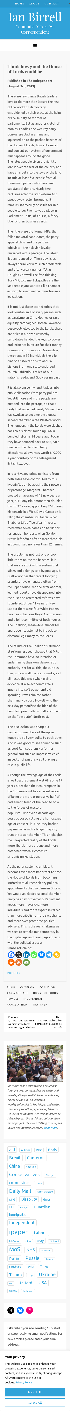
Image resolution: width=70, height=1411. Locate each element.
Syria (31, 1266)
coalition (47, 987)
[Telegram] (49, 954)
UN (10, 1283)
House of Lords (45, 993)
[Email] (26, 962)
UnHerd (25, 1283)
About (34, 3)
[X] (18, 954)
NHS (30, 1249)
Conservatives (24, 1174)
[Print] (11, 962)
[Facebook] (11, 954)
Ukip (30, 1275)
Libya (28, 1241)
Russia (32, 1258)
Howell (13, 999)
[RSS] (18, 962)
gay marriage (17, 993)
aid (12, 1149)
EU (11, 1207)
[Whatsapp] (34, 954)
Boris (52, 1150)
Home (19, 3)
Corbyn (50, 1175)
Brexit (15, 1157)
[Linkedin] (26, 954)
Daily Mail (20, 1191)
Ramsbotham (17, 1004)
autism (25, 1150)
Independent (34, 999)
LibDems (14, 1241)
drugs (47, 1199)
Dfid (12, 1199)
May (40, 1241)
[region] (35, 1380)
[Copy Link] (56, 954)
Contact (52, 3)
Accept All (35, 1392)
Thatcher (39, 1004)
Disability (29, 1199)
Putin (14, 1258)
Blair (11, 987)
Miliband (54, 1241)
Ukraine (47, 1274)
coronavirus (19, 1182)
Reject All (35, 1402)
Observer (46, 1250)
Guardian (42, 1207)
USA (42, 1282)
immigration (18, 1215)
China (14, 1166)
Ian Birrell (35, 16)
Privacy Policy (24, 1382)
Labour (40, 1232)
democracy (45, 1191)
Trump (15, 1274)
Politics (13, 973)
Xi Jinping (28, 1291)
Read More (50, 1127)
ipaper (18, 1231)
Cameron (27, 987)
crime (39, 1183)
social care (15, 1266)
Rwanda (49, 1259)
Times (44, 1266)
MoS (14, 1249)
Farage (24, 1207)
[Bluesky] (41, 954)
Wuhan (13, 1291)
